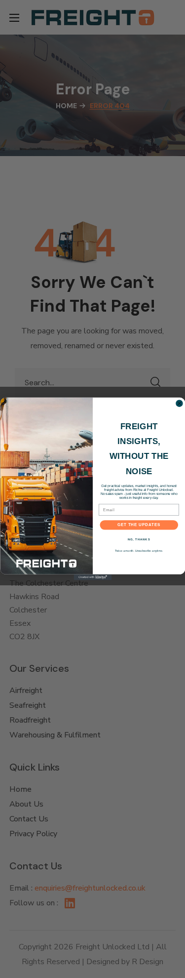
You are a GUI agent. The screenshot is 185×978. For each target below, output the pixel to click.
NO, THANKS (138, 539)
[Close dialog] (179, 403)
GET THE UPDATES (139, 525)
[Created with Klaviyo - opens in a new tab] (92, 577)
